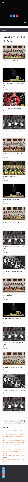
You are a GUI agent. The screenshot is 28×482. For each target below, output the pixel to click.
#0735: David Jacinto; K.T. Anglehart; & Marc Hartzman (13, 413)
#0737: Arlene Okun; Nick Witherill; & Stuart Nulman (13, 367)
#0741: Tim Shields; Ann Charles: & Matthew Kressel (13, 271)
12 (11, 422)
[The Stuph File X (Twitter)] (14, 16)
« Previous (6, 420)
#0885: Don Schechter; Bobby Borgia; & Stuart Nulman (14, 440)
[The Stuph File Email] (3, 476)
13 (13, 422)
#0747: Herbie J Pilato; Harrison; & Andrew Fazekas (12, 131)
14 (16, 422)
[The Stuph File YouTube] (17, 16)
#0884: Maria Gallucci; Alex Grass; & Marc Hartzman (13, 442)
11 (8, 422)
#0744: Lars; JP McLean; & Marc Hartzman (11, 199)
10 (6, 422)
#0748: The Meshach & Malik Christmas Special (12, 108)
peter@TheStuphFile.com (14, 8)
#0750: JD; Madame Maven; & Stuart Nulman (11, 61)
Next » (24, 422)
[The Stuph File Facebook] (11, 16)
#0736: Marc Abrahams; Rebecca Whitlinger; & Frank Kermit (14, 390)
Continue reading (5, 64)
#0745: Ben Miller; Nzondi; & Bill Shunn (10, 176)
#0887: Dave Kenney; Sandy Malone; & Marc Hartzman (14, 434)
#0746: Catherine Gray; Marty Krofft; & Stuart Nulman (13, 153)
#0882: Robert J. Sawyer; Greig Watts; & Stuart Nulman (14, 449)
